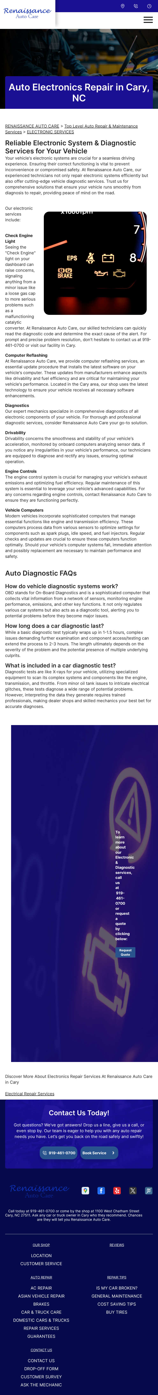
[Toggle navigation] (148, 20)
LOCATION (41, 1255)
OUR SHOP (41, 1245)
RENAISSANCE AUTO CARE (32, 126)
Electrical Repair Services (29, 1093)
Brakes (41, 1304)
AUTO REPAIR (41, 1277)
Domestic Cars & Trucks (41, 1320)
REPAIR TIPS (116, 1277)
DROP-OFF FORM (41, 1368)
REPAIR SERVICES (41, 1328)
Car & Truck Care (41, 1312)
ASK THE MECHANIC (41, 1384)
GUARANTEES (41, 1336)
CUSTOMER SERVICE (41, 1263)
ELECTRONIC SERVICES (50, 131)
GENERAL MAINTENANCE (117, 1296)
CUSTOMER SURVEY (41, 1376)
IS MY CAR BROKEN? (116, 1288)
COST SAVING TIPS (117, 1304)
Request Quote (125, 952)
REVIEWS (117, 1245)
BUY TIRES (116, 1312)
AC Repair (41, 1288)
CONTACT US (41, 1350)
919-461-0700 (120, 898)
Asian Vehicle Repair (41, 1296)
